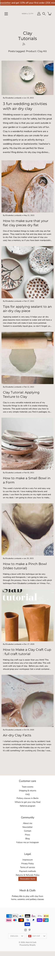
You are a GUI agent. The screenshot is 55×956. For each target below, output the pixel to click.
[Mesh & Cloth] (27, 13)
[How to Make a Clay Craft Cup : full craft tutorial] (27, 615)
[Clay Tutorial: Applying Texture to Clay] (27, 358)
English (14, 936)
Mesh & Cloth (31, 942)
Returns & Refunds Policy (27, 875)
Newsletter (27, 827)
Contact (27, 830)
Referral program (27, 805)
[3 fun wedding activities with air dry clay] (27, 78)
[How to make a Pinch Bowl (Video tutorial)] (27, 529)
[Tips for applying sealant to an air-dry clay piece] (27, 272)
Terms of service (27, 867)
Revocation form (27, 878)
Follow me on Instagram (27, 842)
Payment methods (27, 871)
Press (27, 834)
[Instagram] (25, 930)
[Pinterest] (29, 930)
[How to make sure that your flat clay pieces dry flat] (27, 186)
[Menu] (6, 14)
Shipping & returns (27, 790)
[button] (44, 13)
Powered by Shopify (27, 945)
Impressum (27, 859)
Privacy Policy (27, 863)
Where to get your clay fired (27, 802)
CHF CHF (36, 936)
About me (27, 823)
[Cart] (49, 13)
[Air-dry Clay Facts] (27, 701)
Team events (27, 786)
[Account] (39, 13)
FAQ (28, 794)
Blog (27, 838)
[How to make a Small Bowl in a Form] (27, 444)
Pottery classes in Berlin (28, 798)
